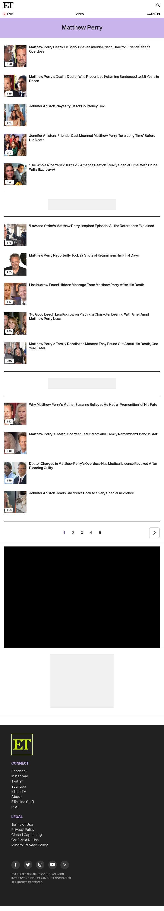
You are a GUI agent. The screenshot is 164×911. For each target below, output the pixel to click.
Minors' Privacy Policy (29, 845)
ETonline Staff (22, 802)
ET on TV (18, 791)
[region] (82, 596)
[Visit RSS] (64, 866)
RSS (14, 807)
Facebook (19, 771)
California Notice (25, 840)
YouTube (18, 786)
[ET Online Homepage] (9, 5)
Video (80, 14)
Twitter (17, 781)
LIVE (10, 14)
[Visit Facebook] (15, 866)
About (16, 796)
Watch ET (153, 14)
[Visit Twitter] (28, 866)
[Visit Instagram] (40, 866)
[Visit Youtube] (52, 865)
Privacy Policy (23, 829)
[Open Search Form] (158, 5)
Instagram (19, 776)
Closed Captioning (26, 834)
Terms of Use (22, 824)
